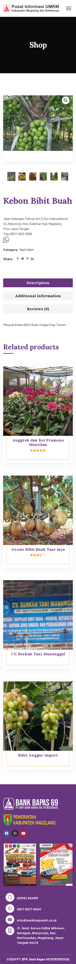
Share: (8, 259)
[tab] (38, 282)
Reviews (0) (38, 308)
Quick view (62, 376)
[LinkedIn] (32, 259)
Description (38, 282)
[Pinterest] (27, 259)
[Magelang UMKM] (31, 8)
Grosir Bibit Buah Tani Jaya (38, 549)
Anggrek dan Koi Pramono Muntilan (38, 442)
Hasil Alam (26, 249)
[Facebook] (17, 259)
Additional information (38, 295)
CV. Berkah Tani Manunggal (38, 654)
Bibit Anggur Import (38, 755)
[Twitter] (22, 259)
